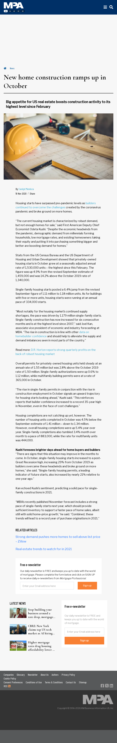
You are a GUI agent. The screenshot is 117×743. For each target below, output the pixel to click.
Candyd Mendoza (26, 189)
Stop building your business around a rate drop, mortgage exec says (40, 613)
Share (32, 193)
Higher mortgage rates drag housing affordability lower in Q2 (41, 646)
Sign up (87, 585)
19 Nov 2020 (21, 193)
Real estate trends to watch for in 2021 (44, 549)
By (25, 189)
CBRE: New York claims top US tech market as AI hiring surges (40, 629)
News (12, 68)
